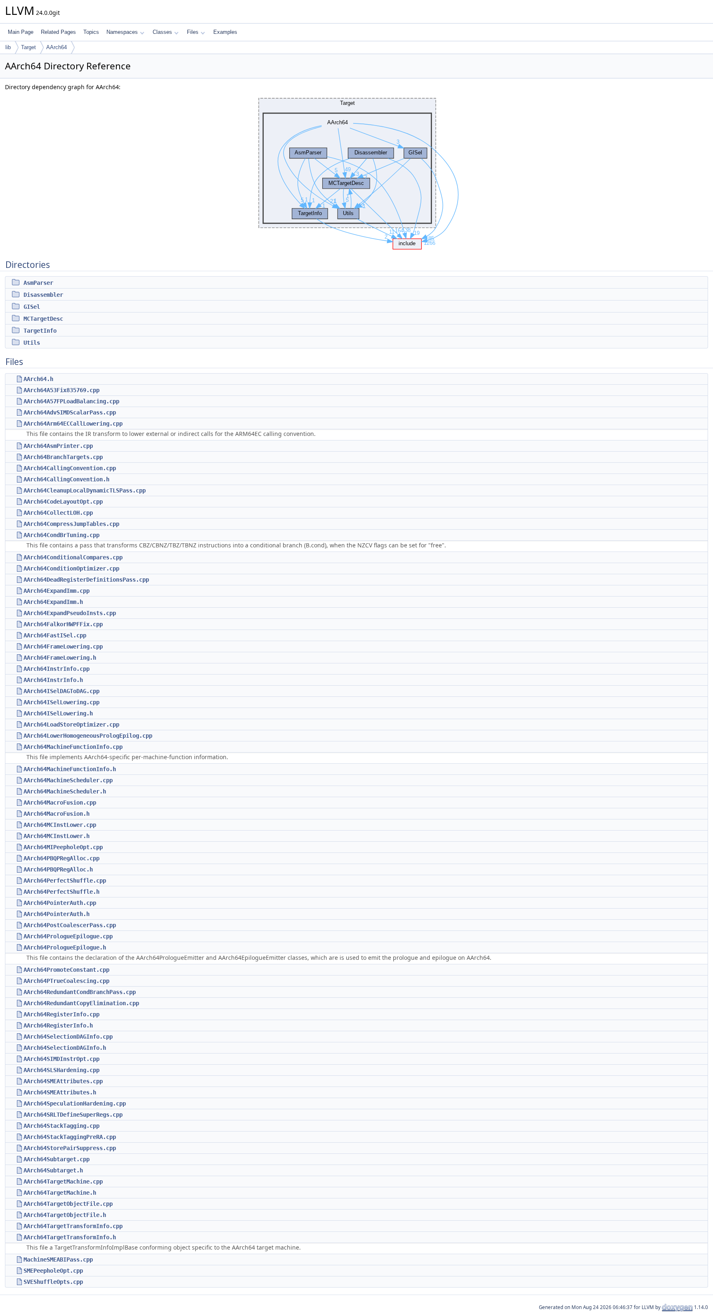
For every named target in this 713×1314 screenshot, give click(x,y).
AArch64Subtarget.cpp (57, 1159)
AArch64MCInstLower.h (57, 836)
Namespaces (122, 32)
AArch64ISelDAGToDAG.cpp (61, 691)
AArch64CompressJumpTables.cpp (71, 524)
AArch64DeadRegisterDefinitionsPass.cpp (86, 579)
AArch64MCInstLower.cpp (60, 825)
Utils (32, 342)
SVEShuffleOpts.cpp (53, 1281)
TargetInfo (40, 330)
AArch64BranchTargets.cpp (63, 457)
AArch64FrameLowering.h (60, 657)
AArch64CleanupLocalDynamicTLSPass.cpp (85, 490)
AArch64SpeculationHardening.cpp (75, 1103)
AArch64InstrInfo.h (53, 680)
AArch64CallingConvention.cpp (70, 468)
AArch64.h (38, 379)
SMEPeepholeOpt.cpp (53, 1270)
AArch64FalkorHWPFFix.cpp (63, 624)
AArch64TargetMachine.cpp (63, 1181)
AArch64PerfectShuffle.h (61, 891)
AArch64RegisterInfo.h (58, 1025)
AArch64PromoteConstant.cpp (66, 969)
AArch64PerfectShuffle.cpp (65, 880)
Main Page (20, 32)
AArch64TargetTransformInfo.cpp (73, 1226)
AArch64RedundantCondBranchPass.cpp (80, 992)
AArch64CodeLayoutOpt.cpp (63, 501)
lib (8, 47)
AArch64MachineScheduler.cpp (68, 780)
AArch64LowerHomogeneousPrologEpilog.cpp (88, 735)
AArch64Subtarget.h (53, 1170)
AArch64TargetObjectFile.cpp (68, 1203)
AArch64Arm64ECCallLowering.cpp (73, 423)
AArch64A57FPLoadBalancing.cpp (71, 401)
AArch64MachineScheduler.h (65, 791)
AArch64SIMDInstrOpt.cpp (61, 1059)
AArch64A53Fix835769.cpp (61, 390)
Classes (162, 32)
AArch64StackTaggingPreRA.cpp (70, 1137)
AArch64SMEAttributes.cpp (63, 1081)
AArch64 (56, 47)
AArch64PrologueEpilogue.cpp (68, 936)
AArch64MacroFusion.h (57, 813)
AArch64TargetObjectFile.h (65, 1215)
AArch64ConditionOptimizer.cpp (71, 568)
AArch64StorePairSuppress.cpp (70, 1148)
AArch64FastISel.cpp (55, 635)
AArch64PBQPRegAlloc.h (58, 869)
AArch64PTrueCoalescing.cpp (66, 981)
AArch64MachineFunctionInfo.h (70, 769)
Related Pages (58, 32)
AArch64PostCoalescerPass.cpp (70, 925)
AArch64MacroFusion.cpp (60, 802)
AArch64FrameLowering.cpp (63, 646)
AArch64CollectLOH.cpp (58, 512)
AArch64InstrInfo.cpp (57, 668)
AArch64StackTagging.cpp (61, 1125)
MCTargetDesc (43, 318)
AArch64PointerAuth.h (57, 914)
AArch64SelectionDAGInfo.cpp (68, 1036)
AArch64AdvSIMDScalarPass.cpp (70, 412)
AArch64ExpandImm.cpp (57, 590)
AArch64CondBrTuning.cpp (61, 535)
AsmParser (38, 282)
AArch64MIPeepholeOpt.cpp (63, 847)
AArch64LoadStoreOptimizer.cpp (71, 724)
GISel (32, 306)
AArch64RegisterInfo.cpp (61, 1014)
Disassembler (43, 294)
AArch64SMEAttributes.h (60, 1092)
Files (192, 32)
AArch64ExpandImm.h (53, 602)
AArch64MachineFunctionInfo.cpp (73, 746)
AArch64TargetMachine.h (60, 1192)
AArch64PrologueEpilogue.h (65, 947)
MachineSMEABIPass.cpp (58, 1259)
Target (28, 47)
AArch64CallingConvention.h (66, 479)
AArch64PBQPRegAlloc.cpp (61, 858)
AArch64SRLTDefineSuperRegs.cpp (73, 1114)
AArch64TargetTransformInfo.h (70, 1237)
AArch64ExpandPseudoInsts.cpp (70, 613)
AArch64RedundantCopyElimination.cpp (81, 1003)
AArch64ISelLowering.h (58, 713)
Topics (91, 32)
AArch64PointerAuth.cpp (60, 903)
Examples (225, 32)
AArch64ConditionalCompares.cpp (73, 557)
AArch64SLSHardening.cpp (61, 1070)
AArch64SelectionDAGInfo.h (65, 1047)
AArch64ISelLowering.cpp (61, 702)
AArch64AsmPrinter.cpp (58, 446)
